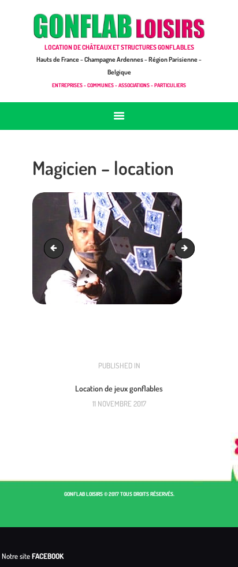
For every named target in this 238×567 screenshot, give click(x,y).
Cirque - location (191, 248)
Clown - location (56, 248)
